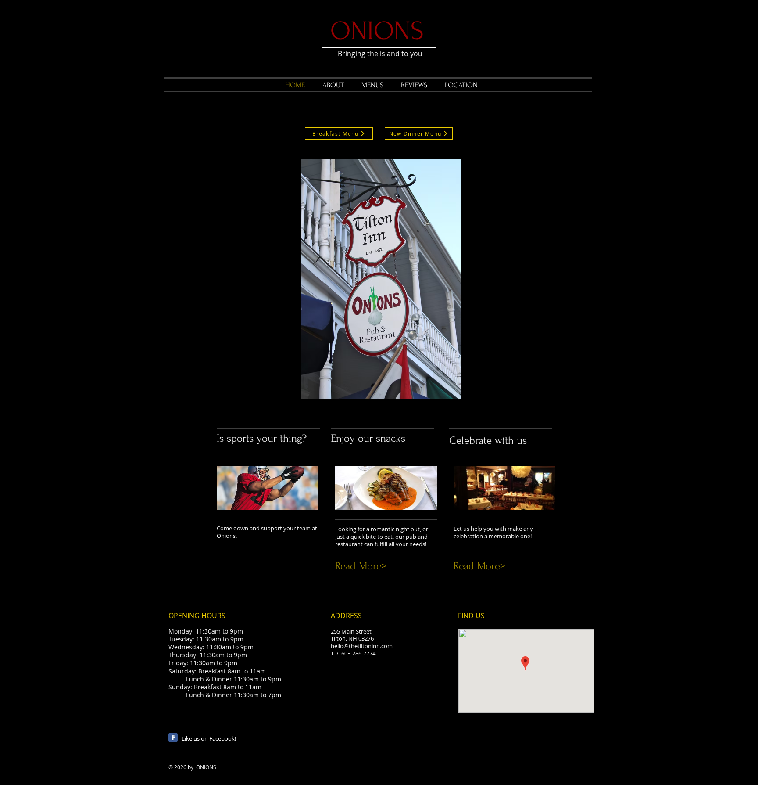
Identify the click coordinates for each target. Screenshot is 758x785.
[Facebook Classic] (173, 737)
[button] (381, 279)
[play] (442, 391)
